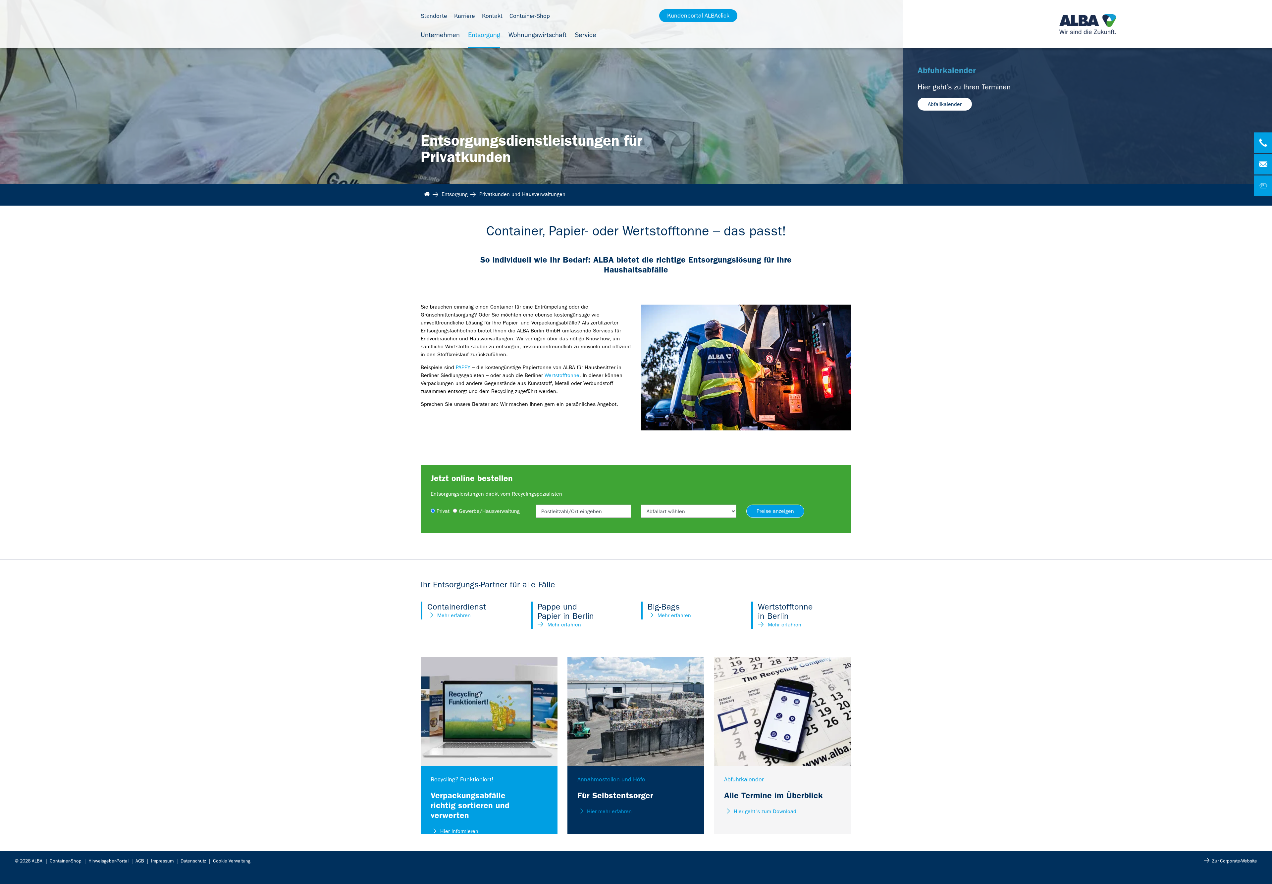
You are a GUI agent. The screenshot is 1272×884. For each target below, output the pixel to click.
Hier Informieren (458, 831)
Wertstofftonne (562, 375)
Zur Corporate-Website (1234, 861)
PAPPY (463, 367)
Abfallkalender (945, 104)
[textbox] (583, 511)
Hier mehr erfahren (608, 811)
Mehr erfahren (454, 615)
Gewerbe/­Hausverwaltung (489, 511)
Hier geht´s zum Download (764, 811)
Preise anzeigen (775, 511)
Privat (443, 511)
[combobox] (583, 511)
